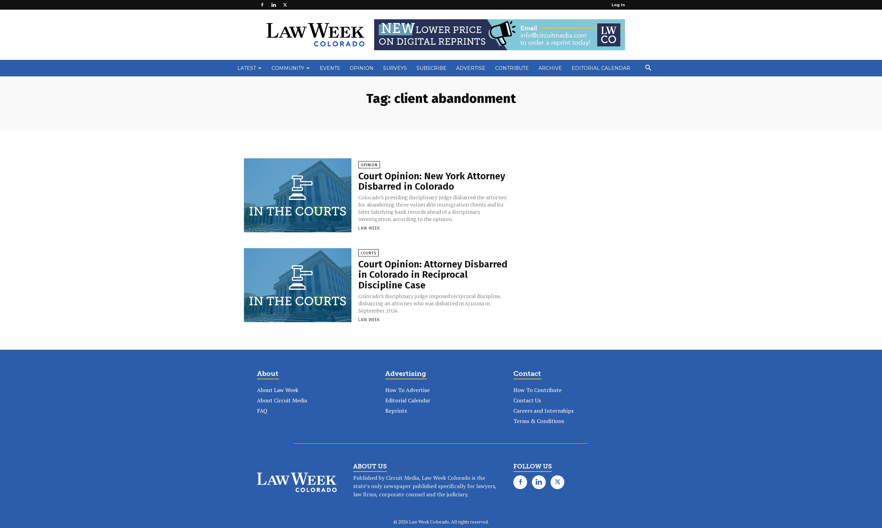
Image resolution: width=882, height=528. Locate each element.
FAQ (262, 410)
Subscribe (432, 68)
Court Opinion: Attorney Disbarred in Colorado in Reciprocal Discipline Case (432, 274)
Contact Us (527, 400)
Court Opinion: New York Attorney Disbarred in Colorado (431, 181)
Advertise (470, 68)
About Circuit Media (282, 400)
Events (330, 68)
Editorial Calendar (601, 68)
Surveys (395, 68)
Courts (368, 253)
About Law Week (277, 390)
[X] (285, 5)
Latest (246, 68)
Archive (550, 68)
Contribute (512, 68)
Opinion (361, 68)
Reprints (396, 410)
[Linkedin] (273, 5)
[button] (648, 68)
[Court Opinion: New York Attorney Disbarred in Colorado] (297, 195)
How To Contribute (537, 390)
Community (287, 68)
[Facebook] (262, 5)
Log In (618, 4)
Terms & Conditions (538, 421)
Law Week (369, 228)
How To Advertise (407, 390)
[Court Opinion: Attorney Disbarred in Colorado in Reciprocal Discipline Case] (297, 285)
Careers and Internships (543, 410)
